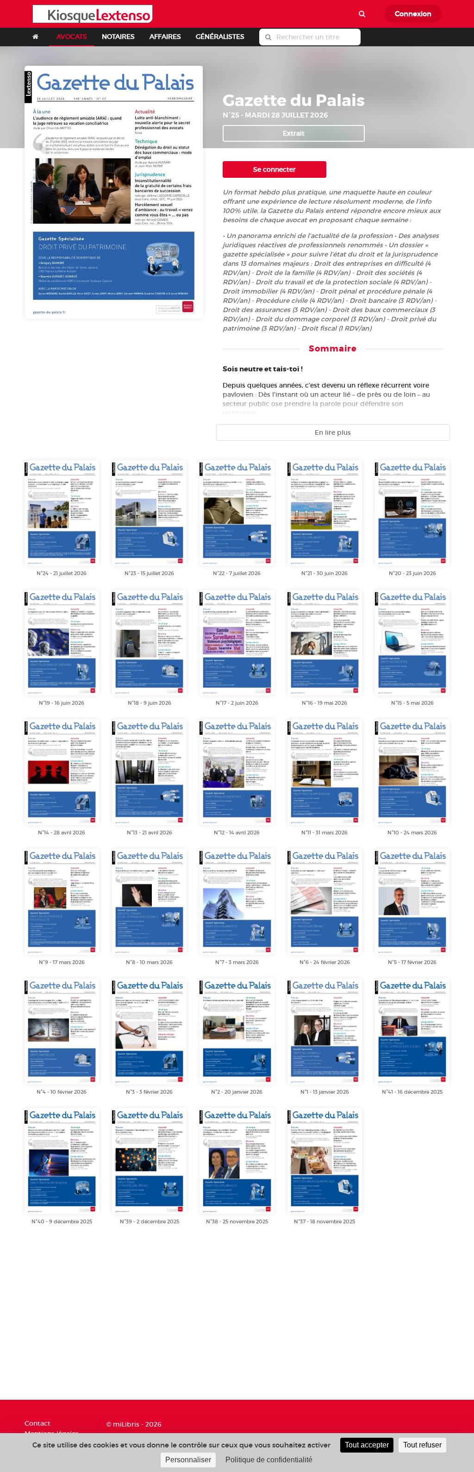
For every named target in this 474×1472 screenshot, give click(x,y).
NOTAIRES (118, 36)
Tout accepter (367, 1445)
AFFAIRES (165, 36)
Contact (37, 1424)
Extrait (294, 133)
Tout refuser (422, 1445)
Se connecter (274, 169)
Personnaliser (188, 1460)
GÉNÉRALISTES (220, 36)
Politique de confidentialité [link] (268, 1460)
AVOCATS (71, 36)
